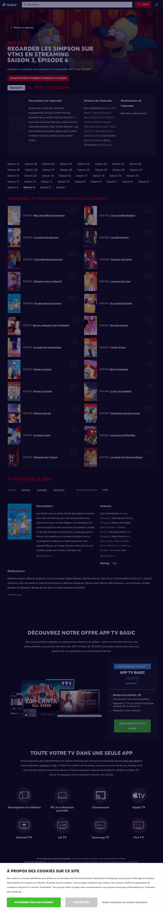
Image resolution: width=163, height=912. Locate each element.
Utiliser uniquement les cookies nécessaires (124, 902)
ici (20, 891)
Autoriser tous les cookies (33, 902)
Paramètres (81, 902)
